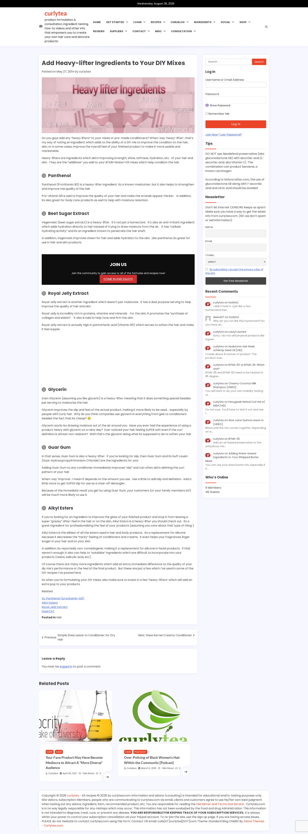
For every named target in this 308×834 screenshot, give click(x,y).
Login (137, 22)
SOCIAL (225, 22)
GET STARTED (115, 22)
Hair (59, 617)
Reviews (98, 31)
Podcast (140, 751)
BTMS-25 (234, 439)
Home (97, 22)
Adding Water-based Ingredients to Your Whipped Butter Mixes (232, 457)
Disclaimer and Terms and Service (220, 804)
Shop (243, 22)
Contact (139, 31)
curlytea (56, 13)
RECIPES (156, 22)
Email (208, 241)
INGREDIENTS (202, 22)
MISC (158, 31)
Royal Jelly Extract (55, 607)
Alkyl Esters (50, 603)
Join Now (211, 135)
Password (212, 94)
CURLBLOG (178, 22)
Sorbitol (233, 302)
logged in (66, 666)
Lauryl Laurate (237, 332)
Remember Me (218, 114)
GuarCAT (48, 611)
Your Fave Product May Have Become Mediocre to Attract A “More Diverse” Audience (74, 762)
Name (209, 227)
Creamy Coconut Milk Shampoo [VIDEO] (234, 385)
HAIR (49, 751)
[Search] (266, 26)
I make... (210, 255)
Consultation (181, 31)
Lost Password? (231, 135)
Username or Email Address (224, 80)
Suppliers (116, 31)
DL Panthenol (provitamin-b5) (63, 598)
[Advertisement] (64, 361)
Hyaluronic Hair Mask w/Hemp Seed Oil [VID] (234, 348)
